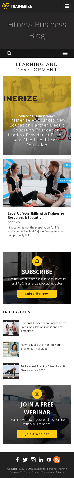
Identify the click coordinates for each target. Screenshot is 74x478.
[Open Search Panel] (9, 53)
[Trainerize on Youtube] (48, 459)
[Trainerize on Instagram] (33, 459)
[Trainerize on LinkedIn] (41, 459)
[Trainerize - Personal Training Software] (22, 6)
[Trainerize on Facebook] (17, 459)
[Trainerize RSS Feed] (56, 459)
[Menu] (65, 53)
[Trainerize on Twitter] (25, 459)
